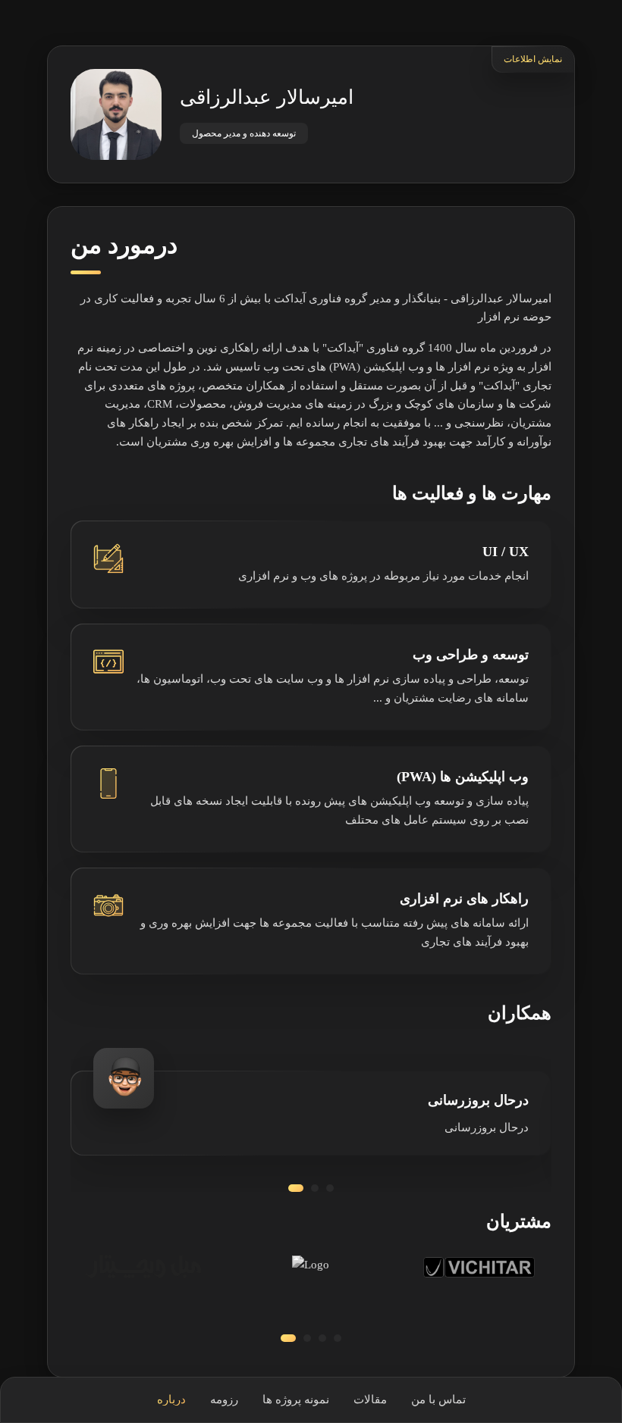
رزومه (224, 1399)
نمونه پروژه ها (295, 1399)
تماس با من (438, 1399)
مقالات (370, 1399)
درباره (171, 1399)
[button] (295, 1188)
